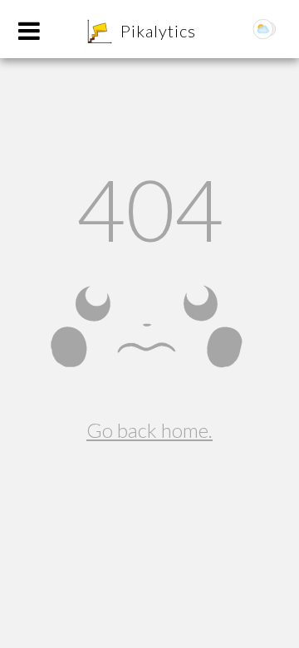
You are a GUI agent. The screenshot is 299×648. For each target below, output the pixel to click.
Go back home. (149, 430)
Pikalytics (158, 31)
